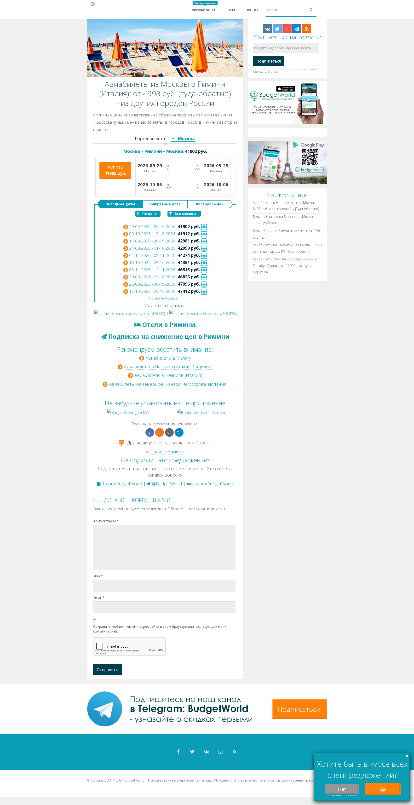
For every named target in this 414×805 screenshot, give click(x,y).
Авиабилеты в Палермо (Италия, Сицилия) (168, 366)
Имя (98, 576)
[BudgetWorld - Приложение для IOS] (287, 102)
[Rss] (235, 752)
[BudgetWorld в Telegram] (296, 28)
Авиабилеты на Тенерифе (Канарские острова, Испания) (168, 384)
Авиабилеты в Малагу (168, 358)
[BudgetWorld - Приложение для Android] (287, 162)
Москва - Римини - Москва (153, 151)
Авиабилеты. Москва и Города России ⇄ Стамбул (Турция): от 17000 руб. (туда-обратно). (285, 265)
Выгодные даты (120, 204)
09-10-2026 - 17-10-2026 (152, 233)
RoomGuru (232, 313)
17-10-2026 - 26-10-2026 (152, 291)
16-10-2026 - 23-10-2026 (152, 262)
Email (98, 597)
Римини (176, 451)
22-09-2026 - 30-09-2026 (152, 284)
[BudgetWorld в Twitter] (277, 28)
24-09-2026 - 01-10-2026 (152, 248)
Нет (342, 789)
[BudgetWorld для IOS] (128, 412)
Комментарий (106, 521)
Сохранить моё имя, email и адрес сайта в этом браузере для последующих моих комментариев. (159, 628)
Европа (204, 443)
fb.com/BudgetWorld (121, 484)
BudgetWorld (134, 780)
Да (383, 789)
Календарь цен (210, 204)
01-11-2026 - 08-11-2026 (152, 255)
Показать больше (163, 298)
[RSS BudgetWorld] (306, 28)
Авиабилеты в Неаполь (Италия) (168, 375)
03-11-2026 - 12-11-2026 (152, 269)
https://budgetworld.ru (222, 780)
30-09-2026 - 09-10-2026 (152, 277)
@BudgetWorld (166, 484)
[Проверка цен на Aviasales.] (204, 226)
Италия (156, 451)
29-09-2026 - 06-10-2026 (152, 226)
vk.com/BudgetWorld (212, 484)
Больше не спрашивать (343, 795)
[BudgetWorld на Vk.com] (267, 28)
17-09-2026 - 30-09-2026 (152, 241)
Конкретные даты (165, 204)
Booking (157, 313)
